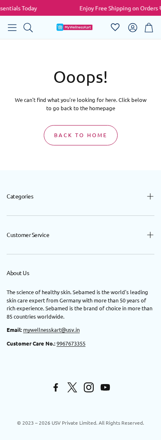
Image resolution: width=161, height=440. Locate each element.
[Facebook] (56, 387)
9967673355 (71, 343)
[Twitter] (72, 387)
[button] (12, 27)
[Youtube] (105, 387)
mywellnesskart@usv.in (51, 329)
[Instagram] (89, 387)
